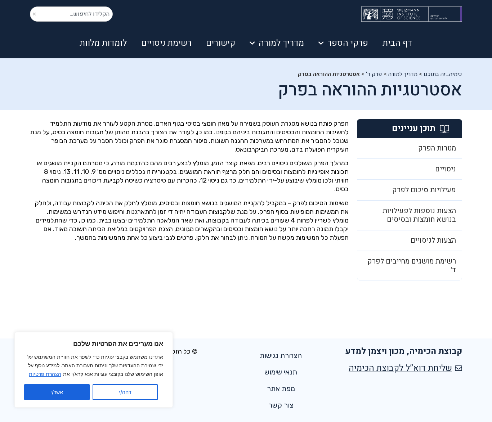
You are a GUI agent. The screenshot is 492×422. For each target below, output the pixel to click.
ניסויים (445, 169)
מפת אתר (281, 388)
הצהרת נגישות (281, 355)
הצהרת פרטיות (45, 374)
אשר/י (56, 392)
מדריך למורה (281, 43)
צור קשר (280, 405)
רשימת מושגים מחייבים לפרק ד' (411, 265)
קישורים (220, 43)
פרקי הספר (347, 43)
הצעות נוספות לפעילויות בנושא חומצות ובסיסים (419, 215)
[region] (93, 370)
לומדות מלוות (103, 43)
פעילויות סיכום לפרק (424, 190)
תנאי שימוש (280, 372)
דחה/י (125, 392)
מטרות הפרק (437, 148)
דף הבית (397, 43)
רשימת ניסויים (166, 43)
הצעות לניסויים (433, 240)
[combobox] (71, 14)
